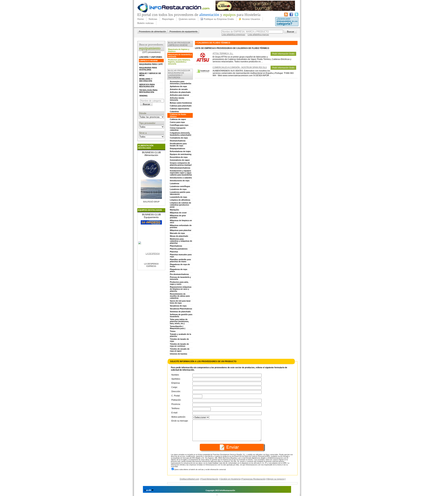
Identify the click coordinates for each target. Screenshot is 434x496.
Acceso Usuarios (251, 19)
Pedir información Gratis (283, 54)
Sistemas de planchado (180, 312)
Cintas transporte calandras (177, 129)
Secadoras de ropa (178, 306)
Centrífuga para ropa (179, 125)
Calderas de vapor (178, 119)
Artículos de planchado (180, 92)
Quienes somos (187, 19)
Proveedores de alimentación (152, 31)
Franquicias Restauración (254, 479)
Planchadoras (176, 246)
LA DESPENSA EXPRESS (151, 265)
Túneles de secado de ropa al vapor (179, 350)
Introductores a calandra (181, 178)
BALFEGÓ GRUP (151, 202)
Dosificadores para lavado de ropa (178, 145)
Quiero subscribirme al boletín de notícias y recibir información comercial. (200, 469)
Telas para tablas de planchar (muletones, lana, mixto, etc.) (179, 321)
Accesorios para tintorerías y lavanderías (180, 82)
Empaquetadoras (177, 148)
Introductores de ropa (179, 181)
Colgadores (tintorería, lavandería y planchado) (180, 134)
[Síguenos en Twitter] (296, 15)
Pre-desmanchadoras (179, 274)
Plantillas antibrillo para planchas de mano (180, 260)
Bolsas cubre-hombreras (181, 103)
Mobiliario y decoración (145, 80)
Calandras (174, 111)
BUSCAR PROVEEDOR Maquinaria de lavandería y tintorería (179, 74)
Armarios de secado (179, 89)
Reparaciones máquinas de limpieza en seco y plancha (180, 289)
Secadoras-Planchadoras (181, 309)
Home (140, 19)
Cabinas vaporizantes (179, 109)
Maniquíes (174, 210)
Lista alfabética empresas (233, 34)
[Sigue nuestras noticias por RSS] (286, 15)
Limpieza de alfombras (180, 200)
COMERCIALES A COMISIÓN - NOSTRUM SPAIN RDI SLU (240, 67)
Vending (143, 96)
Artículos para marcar (179, 95)
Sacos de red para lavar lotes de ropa (180, 302)
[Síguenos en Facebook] (291, 15)
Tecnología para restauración (148, 91)
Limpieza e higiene (148, 61)
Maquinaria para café (151, 64)
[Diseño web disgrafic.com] (148, 490)
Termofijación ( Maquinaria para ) (177, 327)
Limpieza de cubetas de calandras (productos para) (180, 205)
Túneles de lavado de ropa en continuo (179, 345)
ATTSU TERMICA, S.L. (223, 53)
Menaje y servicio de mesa (150, 74)
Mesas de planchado (179, 236)
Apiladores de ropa (178, 86)
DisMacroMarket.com (189, 479)
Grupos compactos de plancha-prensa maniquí (181, 164)
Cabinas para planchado (181, 106)
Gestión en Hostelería (230, 479)
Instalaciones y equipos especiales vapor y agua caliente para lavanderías (181, 173)
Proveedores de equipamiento (184, 31)
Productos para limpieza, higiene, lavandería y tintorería (179, 62)
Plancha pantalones (179, 249)
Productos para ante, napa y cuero (179, 283)
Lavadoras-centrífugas (180, 186)
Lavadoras (174, 183)
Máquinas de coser (178, 213)
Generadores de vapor (180, 160)
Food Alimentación (209, 479)
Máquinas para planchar (180, 230)
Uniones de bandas (178, 354)
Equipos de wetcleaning (180, 154)
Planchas (174, 252)
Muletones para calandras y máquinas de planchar (181, 241)
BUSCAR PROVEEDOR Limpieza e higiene (179, 44)
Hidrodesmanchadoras (180, 168)
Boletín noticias (145, 23)
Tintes (172, 331)
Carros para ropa (177, 122)
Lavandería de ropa (178, 197)
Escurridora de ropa (179, 157)
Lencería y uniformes (150, 57)
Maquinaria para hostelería (148, 69)
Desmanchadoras (177, 141)
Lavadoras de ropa (178, 189)
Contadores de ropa (179, 138)
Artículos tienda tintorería (177, 99)
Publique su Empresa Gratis (219, 19)
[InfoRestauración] (173, 12)
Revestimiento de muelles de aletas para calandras (180, 296)
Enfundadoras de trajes (180, 151)
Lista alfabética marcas (258, 34)
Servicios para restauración (147, 85)
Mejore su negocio (275, 479)
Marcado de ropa (177, 233)
